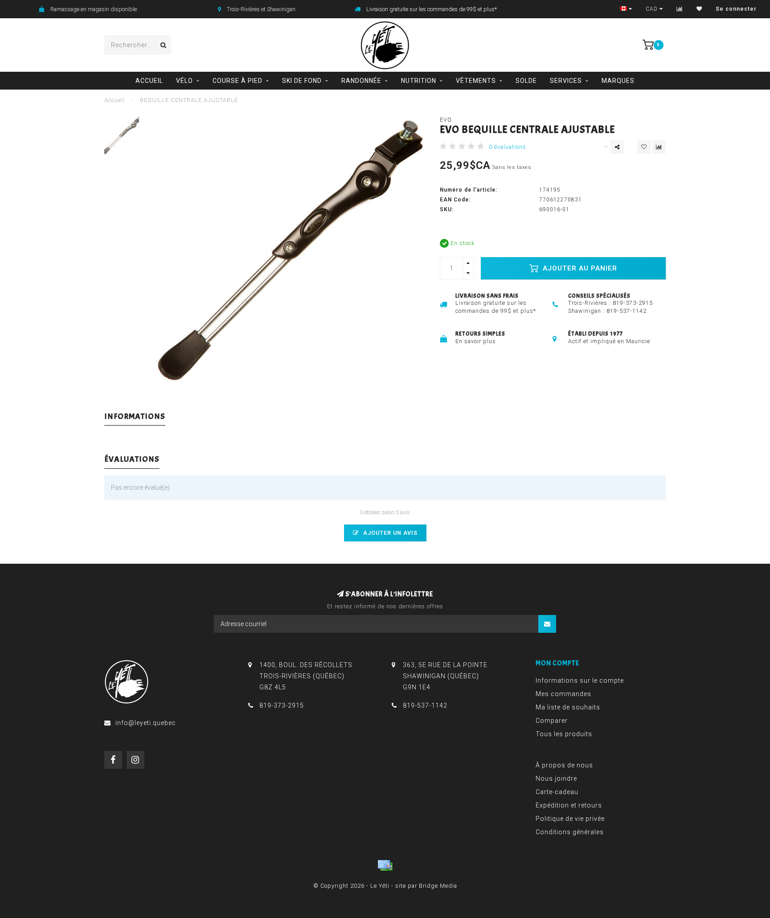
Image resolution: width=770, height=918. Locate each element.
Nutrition (418, 80)
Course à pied (237, 80)
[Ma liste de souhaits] (699, 9)
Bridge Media (438, 885)
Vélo (184, 80)
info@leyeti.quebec (145, 722)
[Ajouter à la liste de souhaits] (644, 147)
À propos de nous (564, 765)
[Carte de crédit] (385, 865)
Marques (618, 80)
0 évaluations (507, 146)
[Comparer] (679, 9)
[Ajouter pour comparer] (659, 147)
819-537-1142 (626, 310)
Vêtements (476, 80)
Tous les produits (564, 734)
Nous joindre (556, 778)
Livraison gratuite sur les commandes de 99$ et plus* (431, 9)
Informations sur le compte (580, 680)
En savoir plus (475, 341)
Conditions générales (570, 832)
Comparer (552, 720)
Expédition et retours (569, 805)
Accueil (149, 80)
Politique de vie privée (570, 818)
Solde (526, 80)
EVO (446, 119)
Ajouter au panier (579, 268)
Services (566, 80)
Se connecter (736, 9)
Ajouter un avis (389, 532)
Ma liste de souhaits (568, 707)
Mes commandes (563, 693)
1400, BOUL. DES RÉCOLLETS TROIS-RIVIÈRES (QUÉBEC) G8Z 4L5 (305, 676)
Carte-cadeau (557, 791)
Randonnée (361, 80)
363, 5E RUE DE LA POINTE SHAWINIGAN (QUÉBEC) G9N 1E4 (445, 676)
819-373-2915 (633, 302)
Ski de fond (302, 80)
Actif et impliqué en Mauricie (609, 341)
